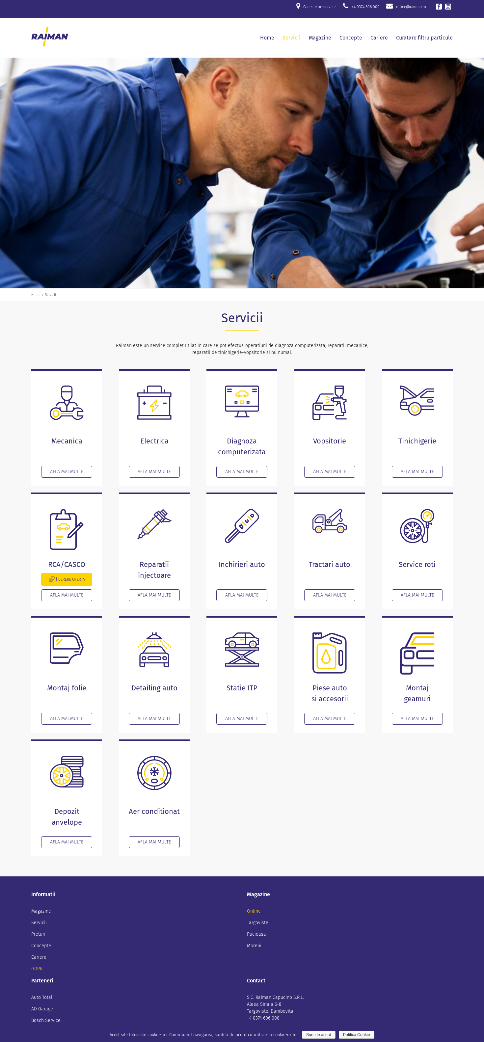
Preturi (38, 934)
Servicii (39, 922)
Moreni (254, 945)
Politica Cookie (356, 1034)
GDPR (36, 969)
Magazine (41, 911)
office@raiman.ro (411, 7)
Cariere (38, 957)
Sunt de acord (318, 1034)
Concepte (41, 945)
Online (254, 911)
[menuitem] (271, 38)
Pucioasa (256, 934)
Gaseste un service (319, 7)
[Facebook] (439, 7)
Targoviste (257, 922)
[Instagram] (448, 7)
